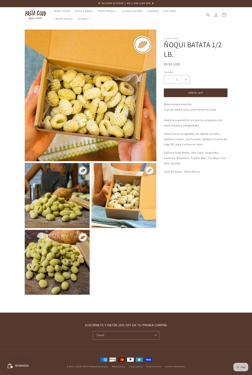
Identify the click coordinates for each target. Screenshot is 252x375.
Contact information (175, 366)
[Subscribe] (155, 335)
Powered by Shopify (98, 366)
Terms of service (153, 366)
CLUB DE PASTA (81, 366)
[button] (108, 11)
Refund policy (118, 366)
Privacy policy (135, 366)
